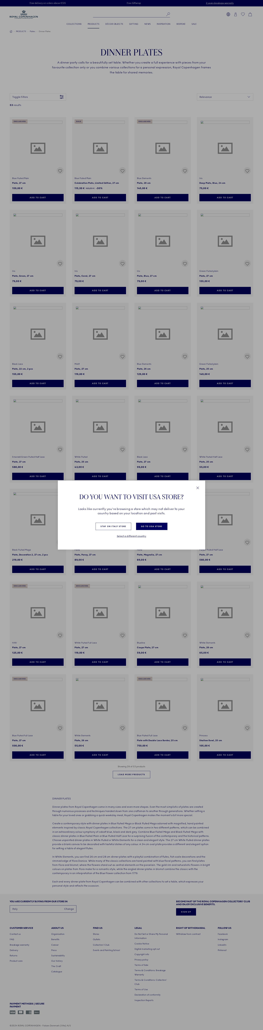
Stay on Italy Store (113, 526)
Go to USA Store (151, 526)
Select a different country (131, 536)
